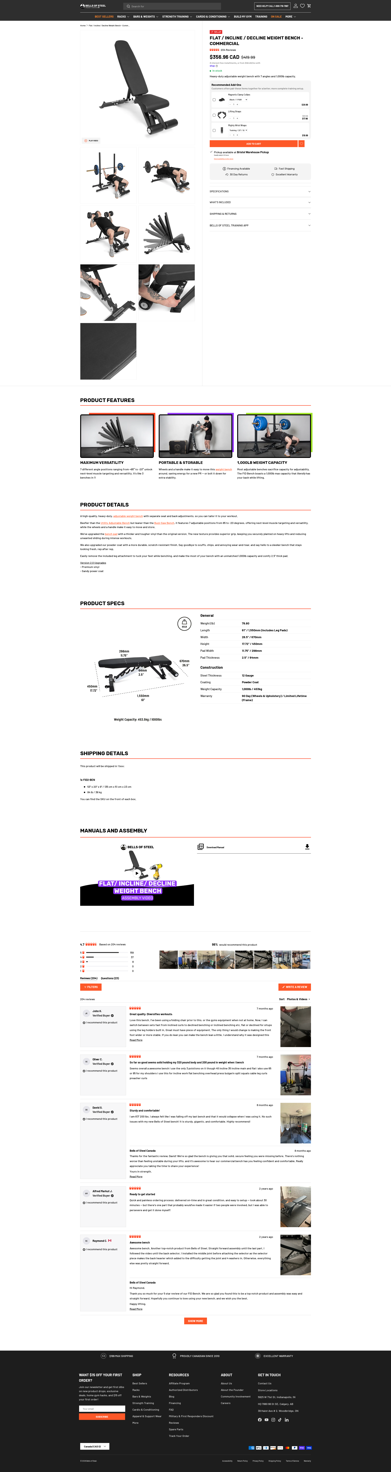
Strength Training (143, 1403)
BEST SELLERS (104, 16)
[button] (309, 5)
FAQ (171, 1409)
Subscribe (102, 1416)
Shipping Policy (275, 1461)
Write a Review (297, 988)
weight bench (224, 469)
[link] (222, 99)
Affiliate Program (179, 1383)
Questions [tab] (110, 978)
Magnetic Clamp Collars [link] (239, 94)
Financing (175, 1403)
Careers (225, 1403)
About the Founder (232, 1390)
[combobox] (172, 6)
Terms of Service (292, 1461)
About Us (226, 1383)
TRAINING (261, 16)
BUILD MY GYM (243, 16)
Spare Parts (176, 1429)
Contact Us (264, 1383)
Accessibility (227, 1461)
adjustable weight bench (128, 516)
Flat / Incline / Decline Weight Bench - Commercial (109, 25)
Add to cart (253, 143)
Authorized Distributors (183, 1390)
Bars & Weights (141, 1396)
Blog (171, 1396)
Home (83, 25)
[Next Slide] (308, 960)
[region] (235, 960)
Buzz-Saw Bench (164, 523)
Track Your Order (179, 1435)
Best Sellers (139, 1383)
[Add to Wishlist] (301, 143)
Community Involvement (236, 1396)
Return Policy (242, 1461)
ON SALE (276, 16)
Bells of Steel (91, 1461)
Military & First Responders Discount (191, 1416)
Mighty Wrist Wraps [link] (237, 125)
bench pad (111, 534)
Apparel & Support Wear (147, 1416)
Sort (282, 999)
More (135, 1422)
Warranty (307, 1461)
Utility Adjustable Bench (115, 523)
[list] (137, 205)
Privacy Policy (258, 1461)
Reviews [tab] (88, 978)
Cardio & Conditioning (145, 1409)
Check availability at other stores (223, 159)
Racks (136, 1390)
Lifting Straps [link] (234, 111)
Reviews (174, 1422)
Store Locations (268, 1390)
